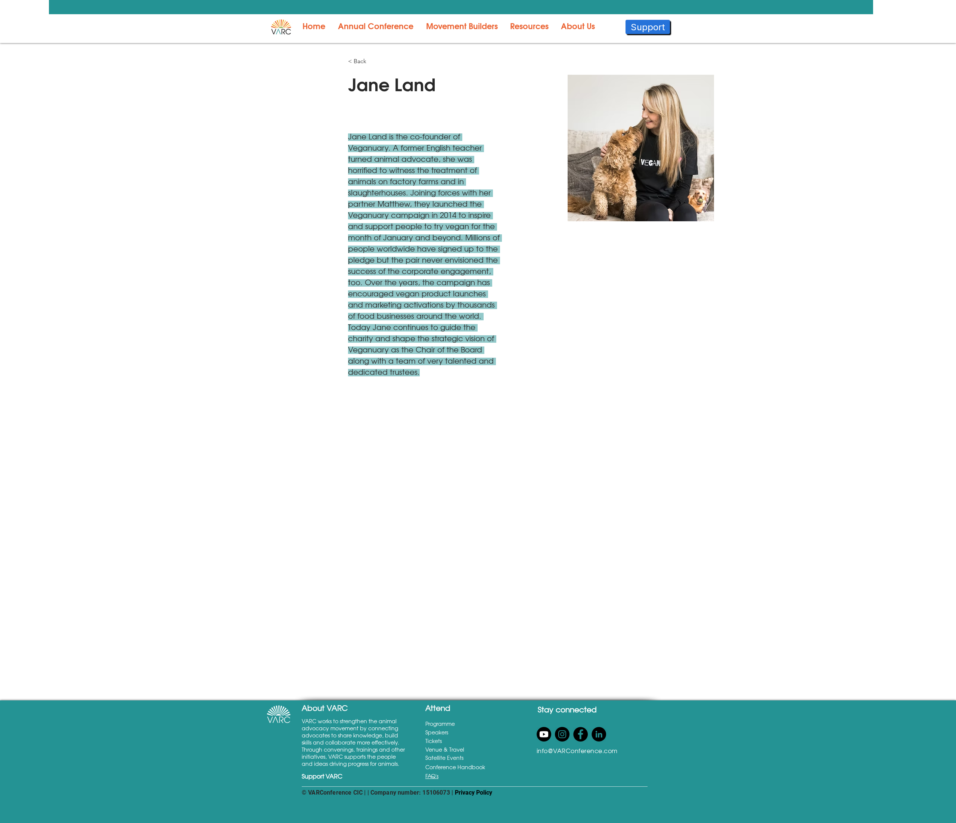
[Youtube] (544, 734)
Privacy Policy (473, 792)
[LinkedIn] (599, 734)
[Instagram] (562, 734)
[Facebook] (580, 734)
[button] (375, 27)
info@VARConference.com (577, 751)
